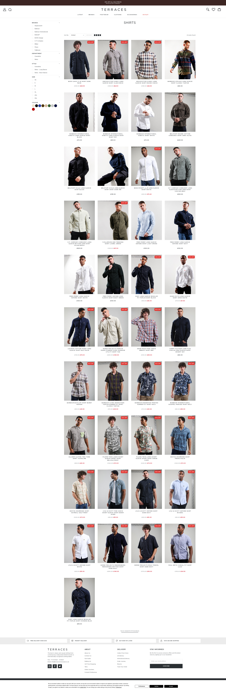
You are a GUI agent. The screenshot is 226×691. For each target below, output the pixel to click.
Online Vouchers (89, 669)
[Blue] (39, 105)
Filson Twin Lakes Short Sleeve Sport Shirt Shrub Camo (146, 458)
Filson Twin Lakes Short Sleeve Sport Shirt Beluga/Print (113, 458)
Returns (119, 664)
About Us (87, 653)
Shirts (36, 59)
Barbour (37, 28)
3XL (36, 98)
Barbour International (41, 31)
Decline (156, 686)
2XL (36, 95)
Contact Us (88, 655)
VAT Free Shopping (90, 664)
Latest (80, 14)
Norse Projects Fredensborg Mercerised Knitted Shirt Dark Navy (113, 566)
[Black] (36, 105)
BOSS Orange (39, 38)
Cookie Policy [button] (83, 687)
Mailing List (88, 661)
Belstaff (37, 35)
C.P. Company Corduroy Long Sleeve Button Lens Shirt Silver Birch (79, 243)
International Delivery (123, 658)
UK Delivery (120, 655)
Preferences (142, 686)
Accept (171, 686)
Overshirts (38, 56)
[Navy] (55, 105)
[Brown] (42, 105)
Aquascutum (38, 25)
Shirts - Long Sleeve (41, 69)
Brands (91, 14)
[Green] (49, 105)
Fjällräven (37, 50)
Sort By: (66, 35)
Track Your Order (122, 666)
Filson (36, 47)
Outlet (145, 14)
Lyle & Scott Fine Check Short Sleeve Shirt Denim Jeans (113, 512)
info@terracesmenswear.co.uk (60, 661)
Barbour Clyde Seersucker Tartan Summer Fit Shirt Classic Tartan (113, 404)
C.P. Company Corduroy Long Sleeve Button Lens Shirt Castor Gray (180, 189)
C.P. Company (39, 41)
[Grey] (52, 105)
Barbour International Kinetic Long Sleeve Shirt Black (79, 135)
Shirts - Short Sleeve (41, 72)
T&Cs (86, 666)
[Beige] (33, 105)
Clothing (117, 14)
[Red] (33, 109)
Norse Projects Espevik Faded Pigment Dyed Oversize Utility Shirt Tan (113, 350)
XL (35, 92)
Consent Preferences (91, 672)
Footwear (104, 14)
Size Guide (88, 658)
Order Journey (121, 661)
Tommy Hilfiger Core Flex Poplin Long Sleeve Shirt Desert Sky (180, 350)
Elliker (36, 44)
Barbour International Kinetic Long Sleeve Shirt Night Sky (113, 135)
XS (35, 80)
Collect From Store (122, 653)
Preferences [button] (118, 687)
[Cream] (46, 105)
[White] (36, 109)
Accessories (132, 14)
